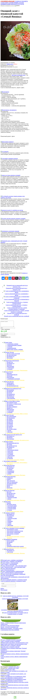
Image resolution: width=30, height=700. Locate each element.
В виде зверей (10, 540)
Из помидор (10, 426)
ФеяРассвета (10, 64)
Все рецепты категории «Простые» (16, 500)
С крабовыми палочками (13, 378)
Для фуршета (10, 383)
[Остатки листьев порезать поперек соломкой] (13, 218)
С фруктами (10, 525)
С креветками (10, 367)
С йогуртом (10, 552)
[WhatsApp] (23, 278)
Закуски (11, 381)
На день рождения (11, 355)
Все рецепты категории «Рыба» (15, 511)
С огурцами (10, 454)
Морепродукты (17, 388)
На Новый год (10, 356)
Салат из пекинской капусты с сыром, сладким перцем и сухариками (16, 311)
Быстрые (9, 492)
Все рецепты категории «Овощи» (15, 459)
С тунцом (9, 510)
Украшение (14, 539)
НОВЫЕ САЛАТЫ (19, 2)
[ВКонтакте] (3, 278)
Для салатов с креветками (13, 532)
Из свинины (10, 405)
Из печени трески (11, 504)
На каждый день (11, 493)
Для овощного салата (12, 529)
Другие (11, 371)
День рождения (11, 480)
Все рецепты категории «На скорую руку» (18, 440)
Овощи (11, 441)
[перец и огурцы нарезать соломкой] (10, 175)
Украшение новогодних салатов (15, 546)
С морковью (10, 452)
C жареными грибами (12, 344)
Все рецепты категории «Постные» (16, 475)
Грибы (10, 342)
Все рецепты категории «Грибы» (15, 351)
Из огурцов (10, 425)
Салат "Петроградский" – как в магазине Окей (13, 567)
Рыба (9, 501)
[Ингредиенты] (5, 91)
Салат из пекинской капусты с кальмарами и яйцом (16, 294)
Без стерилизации (11, 416)
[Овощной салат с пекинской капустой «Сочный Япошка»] (15, 242)
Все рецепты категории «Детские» (16, 359)
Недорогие (9, 437)
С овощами (10, 521)
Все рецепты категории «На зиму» (16, 433)
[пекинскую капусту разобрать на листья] (12, 210)
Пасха (8, 486)
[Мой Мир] (9, 278)
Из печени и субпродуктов (14, 404)
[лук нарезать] (4, 151)
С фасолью (9, 431)
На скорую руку (17, 434)
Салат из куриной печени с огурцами (18, 613)
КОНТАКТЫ (14, 4)
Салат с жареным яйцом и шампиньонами (12, 572)
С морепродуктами (12, 497)
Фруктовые (10, 357)
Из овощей (9, 542)
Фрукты (11, 549)
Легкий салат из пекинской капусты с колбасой (16, 316)
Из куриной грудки (12, 402)
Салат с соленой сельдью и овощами (10, 641)
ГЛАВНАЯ (18, 1)
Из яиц (8, 543)
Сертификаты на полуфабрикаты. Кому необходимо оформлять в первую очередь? (13, 677)
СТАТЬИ (11, 2)
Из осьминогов (11, 394)
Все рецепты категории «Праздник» (16, 489)
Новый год (10, 408)
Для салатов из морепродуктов (15, 531)
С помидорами (11, 455)
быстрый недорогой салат (18, 75)
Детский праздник (11, 483)
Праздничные (10, 366)
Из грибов (9, 419)
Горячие (9, 503)
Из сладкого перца (11, 429)
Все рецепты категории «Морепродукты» (18, 399)
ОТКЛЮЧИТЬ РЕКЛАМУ (8, 1)
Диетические (15, 360)
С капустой (10, 451)
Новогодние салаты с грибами (15, 349)
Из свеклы (9, 427)
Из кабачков (10, 420)
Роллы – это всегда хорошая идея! (9, 627)
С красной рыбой (11, 507)
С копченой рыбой (12, 505)
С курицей (9, 369)
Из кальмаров (10, 390)
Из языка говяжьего (12, 406)
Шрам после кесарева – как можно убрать (12, 628)
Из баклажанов (11, 418)
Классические (10, 377)
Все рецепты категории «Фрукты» (16, 553)
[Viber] (20, 278)
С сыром (9, 524)
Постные (12, 465)
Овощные (9, 364)
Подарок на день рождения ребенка (10, 625)
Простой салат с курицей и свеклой (10, 646)
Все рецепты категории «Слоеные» (16, 526)
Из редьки (9, 444)
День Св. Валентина (12, 482)
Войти (2, 588)
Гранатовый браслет (12, 374)
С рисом (9, 430)
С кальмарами (10, 471)
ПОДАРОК (21, 4)
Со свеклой (10, 458)
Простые (12, 490)
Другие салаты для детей (13, 353)
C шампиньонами (11, 348)
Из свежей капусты (12, 445)
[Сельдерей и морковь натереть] (9, 158)
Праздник (13, 476)
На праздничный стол (12, 385)
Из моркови (10, 423)
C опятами (9, 346)
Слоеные (12, 512)
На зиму (11, 415)
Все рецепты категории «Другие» (16, 380)
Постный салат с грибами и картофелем (11, 561)
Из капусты (10, 362)
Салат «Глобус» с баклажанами (9, 564)
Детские (11, 352)
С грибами (9, 469)
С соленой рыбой (11, 508)
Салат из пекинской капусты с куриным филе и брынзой (16, 300)
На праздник (10, 468)
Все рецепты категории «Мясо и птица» (17, 413)
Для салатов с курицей (13, 533)
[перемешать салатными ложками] (10, 231)
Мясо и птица (16, 401)
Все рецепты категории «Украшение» (17, 547)
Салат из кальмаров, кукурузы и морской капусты (18, 610)
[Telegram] (26, 278)
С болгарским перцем (12, 450)
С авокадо (9, 448)
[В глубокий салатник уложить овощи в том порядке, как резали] (15, 197)
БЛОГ (6, 2)
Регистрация (4, 590)
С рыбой (9, 473)
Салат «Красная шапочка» (7, 570)
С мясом (9, 499)
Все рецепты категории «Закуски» (16, 387)
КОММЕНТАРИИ (5, 4)
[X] (16, 278)
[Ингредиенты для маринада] (8, 110)
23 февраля (10, 478)
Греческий (9, 376)
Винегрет (9, 373)
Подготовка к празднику (10, 461)
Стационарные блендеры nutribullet (10, 629)
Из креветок (10, 391)
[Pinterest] (13, 278)
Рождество (9, 487)
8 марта (9, 479)
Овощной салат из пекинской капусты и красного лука (16, 289)
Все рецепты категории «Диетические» (17, 370)
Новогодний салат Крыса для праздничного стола (14, 644)
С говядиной (10, 411)
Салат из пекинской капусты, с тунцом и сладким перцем (16, 305)
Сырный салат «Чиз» (13, 666)
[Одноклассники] (6, 278)
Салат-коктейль (11, 398)
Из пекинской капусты (13, 443)
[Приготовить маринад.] (7, 141)
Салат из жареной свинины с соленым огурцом (13, 581)
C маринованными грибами (14, 345)
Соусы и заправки (19, 528)
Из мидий (9, 392)
